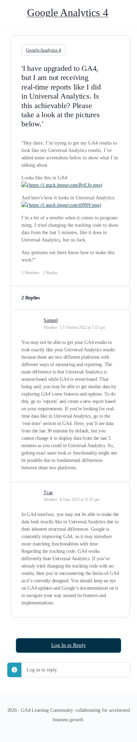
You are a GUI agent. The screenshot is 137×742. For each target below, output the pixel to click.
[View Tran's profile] (29, 492)
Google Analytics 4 (67, 12)
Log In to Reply (68, 645)
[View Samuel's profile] (29, 320)
